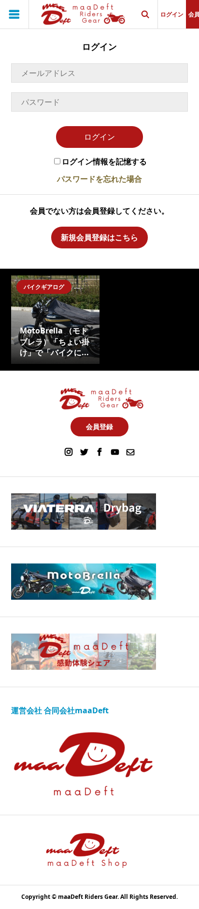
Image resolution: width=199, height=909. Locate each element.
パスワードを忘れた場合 (99, 178)
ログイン (172, 14)
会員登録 (99, 426)
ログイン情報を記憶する (104, 161)
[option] (55, 319)
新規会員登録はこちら (99, 237)
